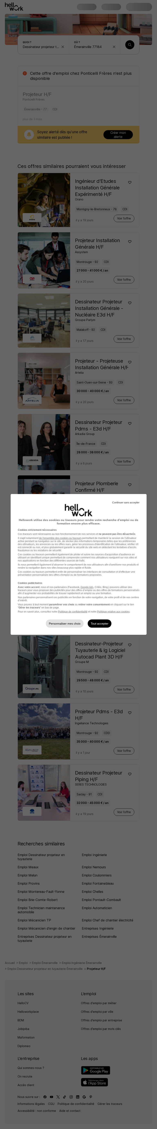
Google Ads (87, 587)
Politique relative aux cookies (113, 611)
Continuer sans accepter (125, 502)
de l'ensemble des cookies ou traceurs (60, 538)
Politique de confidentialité (72, 611)
